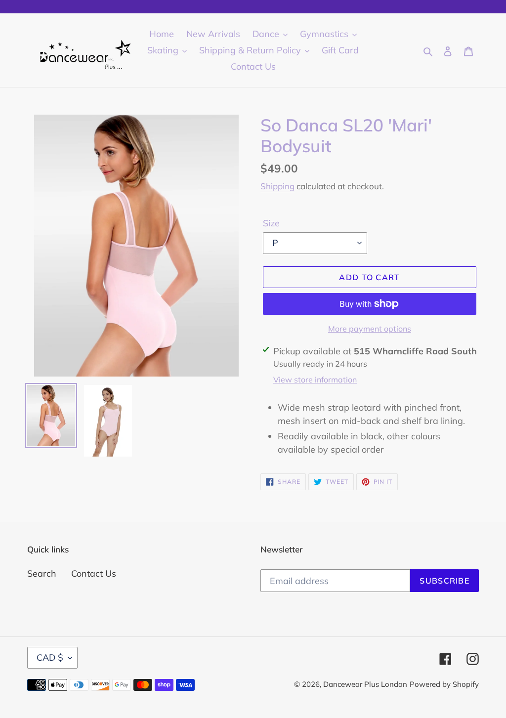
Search (41, 573)
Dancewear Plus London (365, 684)
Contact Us (93, 573)
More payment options (369, 329)
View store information (315, 379)
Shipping (277, 186)
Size (271, 223)
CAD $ (50, 657)
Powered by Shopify (444, 684)
